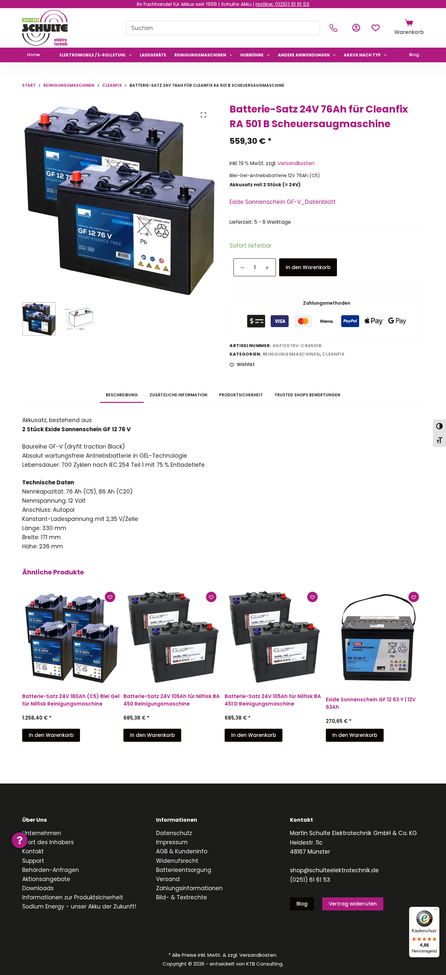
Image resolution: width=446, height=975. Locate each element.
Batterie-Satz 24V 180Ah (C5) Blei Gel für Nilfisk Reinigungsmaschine (70, 700)
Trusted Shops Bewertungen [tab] (307, 395)
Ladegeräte (153, 55)
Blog (414, 55)
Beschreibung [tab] (122, 395)
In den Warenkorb (308, 267)
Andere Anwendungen (304, 55)
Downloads (38, 888)
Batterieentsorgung (183, 870)
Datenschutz (174, 833)
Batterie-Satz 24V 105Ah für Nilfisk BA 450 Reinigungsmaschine (171, 700)
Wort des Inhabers (48, 842)
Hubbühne (251, 55)
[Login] (356, 28)
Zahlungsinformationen (189, 888)
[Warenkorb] (409, 23)
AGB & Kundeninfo (181, 851)
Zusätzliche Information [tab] (178, 395)
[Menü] (435, 911)
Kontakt (33, 851)
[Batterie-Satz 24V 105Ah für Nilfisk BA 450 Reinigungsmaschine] (172, 636)
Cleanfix (333, 354)
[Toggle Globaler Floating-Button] (19, 840)
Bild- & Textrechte (181, 897)
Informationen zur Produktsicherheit (72, 897)
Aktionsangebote (46, 879)
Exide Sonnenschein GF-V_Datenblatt (283, 202)
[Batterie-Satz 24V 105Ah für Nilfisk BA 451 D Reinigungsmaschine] (274, 636)
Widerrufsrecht (177, 861)
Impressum (172, 842)
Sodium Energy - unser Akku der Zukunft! (79, 906)
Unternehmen (41, 833)
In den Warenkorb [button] (51, 735)
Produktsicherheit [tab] (241, 395)
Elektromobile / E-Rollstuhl (92, 55)
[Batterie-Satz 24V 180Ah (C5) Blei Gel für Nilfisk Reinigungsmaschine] (71, 636)
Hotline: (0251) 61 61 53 (282, 4)
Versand (168, 879)
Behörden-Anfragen (50, 870)
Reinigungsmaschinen (200, 55)
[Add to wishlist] (110, 597)
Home (33, 55)
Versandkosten (296, 163)
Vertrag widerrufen (353, 903)
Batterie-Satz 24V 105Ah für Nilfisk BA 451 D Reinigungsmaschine (273, 700)
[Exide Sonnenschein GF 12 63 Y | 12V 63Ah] (375, 637)
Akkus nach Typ (362, 55)
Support (33, 861)
